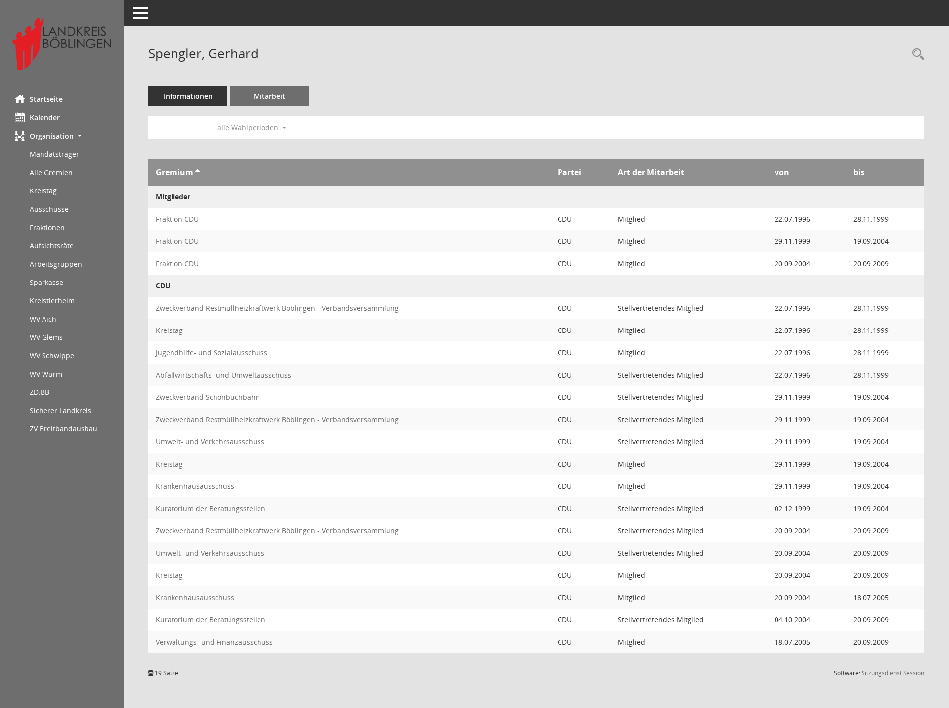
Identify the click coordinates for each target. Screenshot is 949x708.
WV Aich (43, 319)
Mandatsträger (54, 154)
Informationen (188, 96)
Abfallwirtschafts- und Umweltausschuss (223, 374)
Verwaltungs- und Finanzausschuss (214, 642)
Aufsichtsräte (52, 245)
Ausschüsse (49, 209)
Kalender (45, 117)
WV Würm (46, 373)
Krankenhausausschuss (195, 486)
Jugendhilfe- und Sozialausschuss (211, 352)
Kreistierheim (52, 300)
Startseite (46, 99)
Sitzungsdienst (893, 673)
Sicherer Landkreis (60, 410)
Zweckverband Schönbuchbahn (208, 397)
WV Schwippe (52, 355)
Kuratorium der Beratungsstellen (210, 508)
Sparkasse (46, 282)
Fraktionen (47, 227)
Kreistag (43, 190)
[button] (62, 136)
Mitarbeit (269, 96)
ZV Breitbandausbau (63, 428)
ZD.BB (39, 392)
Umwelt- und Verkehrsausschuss (210, 441)
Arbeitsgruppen (56, 264)
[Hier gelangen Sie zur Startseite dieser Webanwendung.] (62, 43)
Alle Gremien (51, 172)
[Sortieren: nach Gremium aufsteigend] (197, 172)
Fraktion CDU (177, 219)
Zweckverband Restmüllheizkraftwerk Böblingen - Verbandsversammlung (277, 308)
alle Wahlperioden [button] (248, 127)
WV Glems (46, 337)
